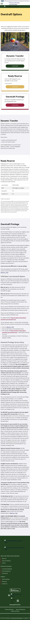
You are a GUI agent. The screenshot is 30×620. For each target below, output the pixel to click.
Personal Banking (6, 571)
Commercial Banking (7, 569)
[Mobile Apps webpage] (15, 591)
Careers (4, 563)
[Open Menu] (2, 3)
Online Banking (5, 579)
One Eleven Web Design (16, 618)
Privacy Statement (9, 609)
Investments (5, 573)
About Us (4, 558)
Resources (4, 581)
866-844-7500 (10, 327)
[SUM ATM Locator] (17, 595)
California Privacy (15, 611)
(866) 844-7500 (4, 272)
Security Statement (20, 609)
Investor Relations (6, 560)
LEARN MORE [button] (15, 66)
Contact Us (4, 583)
